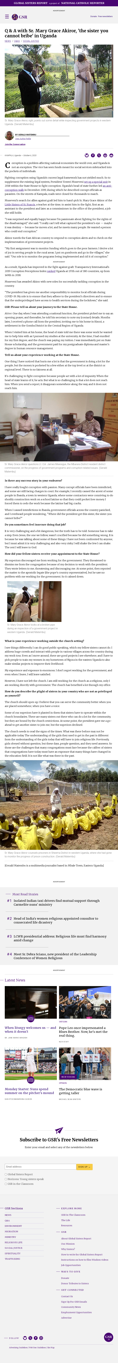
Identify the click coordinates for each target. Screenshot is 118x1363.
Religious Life (13, 1242)
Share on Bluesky (87, 155)
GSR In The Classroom (73, 1215)
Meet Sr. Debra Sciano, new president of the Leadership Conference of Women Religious (55, 956)
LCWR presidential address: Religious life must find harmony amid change (60, 938)
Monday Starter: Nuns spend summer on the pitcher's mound (29, 1091)
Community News (71, 1307)
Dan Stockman (12, 1099)
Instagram (41, 1338)
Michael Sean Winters (70, 1099)
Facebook (36, 1338)
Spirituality (12, 1253)
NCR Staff (64, 1042)
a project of (59, 3)
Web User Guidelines (37, 1348)
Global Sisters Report (108, 1337)
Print (111, 155)
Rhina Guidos (25, 1099)
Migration (11, 1231)
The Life (65, 1220)
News (8, 41)
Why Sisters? (68, 1249)
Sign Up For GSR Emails (74, 1301)
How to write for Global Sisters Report (81, 1254)
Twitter (30, 1338)
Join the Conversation (15, 144)
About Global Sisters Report (76, 1238)
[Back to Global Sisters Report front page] (19, 17)
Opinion (63, 1083)
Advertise (66, 1317)
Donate (93, 16)
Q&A (7, 1220)
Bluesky (25, 1338)
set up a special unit (96, 181)
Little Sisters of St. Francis (20, 204)
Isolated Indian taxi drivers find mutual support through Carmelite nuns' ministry (57, 902)
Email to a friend (105, 155)
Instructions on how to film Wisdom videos (84, 1259)
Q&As (17, 41)
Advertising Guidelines (18, 1348)
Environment (13, 1226)
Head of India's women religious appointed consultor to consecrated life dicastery (56, 920)
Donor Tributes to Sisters (75, 1283)
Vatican (63, 1022)
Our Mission (68, 1243)
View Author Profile (23, 138)
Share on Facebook (93, 155)
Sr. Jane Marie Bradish (16, 1038)
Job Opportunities (71, 1265)
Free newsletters (105, 16)
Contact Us (67, 1296)
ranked (51, 271)
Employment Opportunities (76, 1312)
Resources (66, 1225)
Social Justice (31, 41)
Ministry (10, 1237)
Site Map (50, 1348)
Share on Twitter (99, 155)
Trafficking (12, 1259)
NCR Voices (68, 1077)
